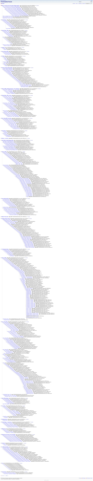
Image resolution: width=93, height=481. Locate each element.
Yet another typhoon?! (29, 192)
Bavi (9, 41)
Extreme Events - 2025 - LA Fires (6, 95)
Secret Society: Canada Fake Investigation (9, 472)
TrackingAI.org (5, 416)
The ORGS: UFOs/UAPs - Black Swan (17, 456)
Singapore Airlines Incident (6, 218)
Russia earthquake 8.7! (10, 106)
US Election (23, 281)
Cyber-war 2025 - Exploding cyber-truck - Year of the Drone (10, 88)
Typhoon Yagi (12, 170)
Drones (4, 354)
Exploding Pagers (27, 289)
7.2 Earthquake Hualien (5, 249)
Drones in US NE (28, 308)
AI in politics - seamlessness (11, 410)
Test (2, 463)
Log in (91, 0)
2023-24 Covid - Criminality (9, 431)
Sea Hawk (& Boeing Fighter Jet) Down (25, 84)
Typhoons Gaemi (6, 153)
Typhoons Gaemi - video (17, 162)
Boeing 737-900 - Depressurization (26, 236)
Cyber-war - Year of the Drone (8, 90)
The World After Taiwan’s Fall (7, 394)
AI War (6, 364)
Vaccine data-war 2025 (5, 51)
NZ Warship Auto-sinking (25, 239)
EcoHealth (15, 348)
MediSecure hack (13, 265)
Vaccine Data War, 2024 (5, 198)
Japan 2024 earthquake (5, 398)
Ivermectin (3, 443)
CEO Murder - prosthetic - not (30, 302)
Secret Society (4, 471)
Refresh (74, 3)
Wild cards (25, 385)
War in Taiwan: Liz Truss (13, 333)
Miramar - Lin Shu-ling (5, 138)
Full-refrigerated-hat (8, 135)
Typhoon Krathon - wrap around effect (23, 178)
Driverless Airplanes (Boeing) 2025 (7, 67)
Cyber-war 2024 (4, 257)
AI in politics (5, 407)
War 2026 (4, 48)
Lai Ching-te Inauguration (10, 342)
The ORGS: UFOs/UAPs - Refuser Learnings (22, 459)
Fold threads (80, 3)
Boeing (10, 224)
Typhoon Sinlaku (6, 32)
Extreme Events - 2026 (5, 30)
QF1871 (22, 235)
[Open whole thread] (24, 30)
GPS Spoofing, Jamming (24, 86)
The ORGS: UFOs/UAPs (7, 449)
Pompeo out (22, 379)
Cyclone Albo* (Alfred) (8, 98)
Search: (80, 1)
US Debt (3, 56)
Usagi (27, 196)
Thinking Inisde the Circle (29, 393)
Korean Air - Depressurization (10, 222)
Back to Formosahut (3, 0)
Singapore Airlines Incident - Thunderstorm (11, 221)
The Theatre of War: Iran (15, 127)
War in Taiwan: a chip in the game (18, 336)
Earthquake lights (4, 419)
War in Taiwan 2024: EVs (8, 351)
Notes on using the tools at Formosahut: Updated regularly (10, 5)
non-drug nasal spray (6, 207)
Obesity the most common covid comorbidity (8, 434)
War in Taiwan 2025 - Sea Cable (6, 118)
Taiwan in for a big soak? (6, 44)
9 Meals (23, 283)
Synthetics (3, 47)
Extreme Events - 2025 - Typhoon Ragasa (9, 112)
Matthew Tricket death (5, 216)
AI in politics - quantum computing (13, 411)
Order (77, 3)
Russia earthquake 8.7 (13, 108)
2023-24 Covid (4, 428)
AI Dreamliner (9, 73)
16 (6, 475)
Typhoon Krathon (16, 174)
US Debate (7, 365)
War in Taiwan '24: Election (10, 325)
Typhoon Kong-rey (24, 184)
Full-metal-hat (4, 130)
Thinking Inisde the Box (28, 389)
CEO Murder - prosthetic (29, 299)
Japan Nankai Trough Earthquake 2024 (7, 140)
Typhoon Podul (5, 110)
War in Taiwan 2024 (4, 321)
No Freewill (11, 75)
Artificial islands (8, 357)
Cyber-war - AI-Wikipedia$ (8, 91)
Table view (84, 3)
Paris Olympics (22, 278)
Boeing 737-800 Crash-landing (27, 241)
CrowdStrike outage (16, 267)
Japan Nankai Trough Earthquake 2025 (11, 149)
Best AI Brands (5, 20)
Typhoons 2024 (4, 151)
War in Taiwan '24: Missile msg (9, 324)
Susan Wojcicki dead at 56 (28, 288)
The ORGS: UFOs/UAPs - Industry (12, 452)
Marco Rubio (25, 387)
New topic (2, 3)
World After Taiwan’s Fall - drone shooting (10, 395)
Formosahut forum (6, 1)
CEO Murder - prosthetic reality (30, 303)
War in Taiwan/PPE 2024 (7, 353)
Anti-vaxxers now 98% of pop (13, 213)
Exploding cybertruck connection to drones (32, 313)
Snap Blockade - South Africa (24, 377)
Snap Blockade (16, 372)
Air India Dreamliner (8, 71)
